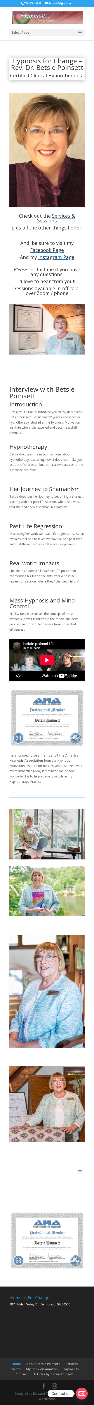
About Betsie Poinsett (43, 1364)
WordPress (47, 1399)
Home (16, 1364)
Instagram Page (56, 257)
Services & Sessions (56, 218)
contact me (34, 269)
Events (15, 1369)
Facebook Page (47, 250)
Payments (71, 1369)
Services (72, 1364)
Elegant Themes (46, 1393)
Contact (22, 1374)
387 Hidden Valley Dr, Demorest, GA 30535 (39, 1304)
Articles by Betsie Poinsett (54, 1374)
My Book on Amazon (42, 1369)
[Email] (82, 1394)
